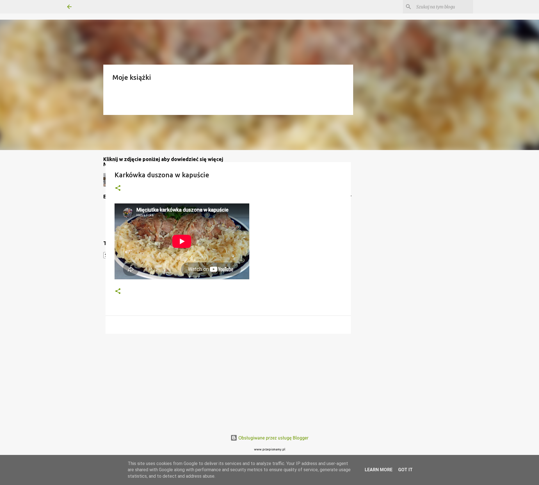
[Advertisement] (228, 381)
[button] (118, 188)
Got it (405, 469)
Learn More (378, 469)
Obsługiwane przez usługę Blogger (273, 437)
